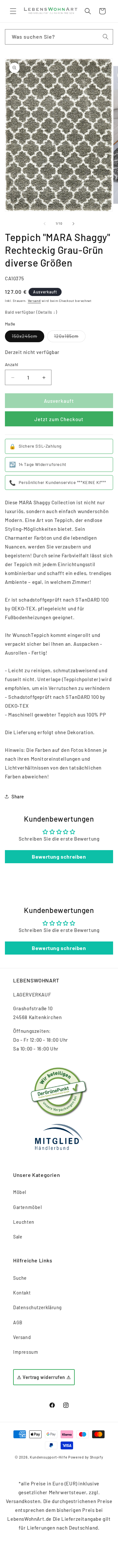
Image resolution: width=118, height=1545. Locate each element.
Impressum (25, 1352)
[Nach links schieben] (44, 223)
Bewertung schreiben (59, 856)
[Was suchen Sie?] (105, 36)
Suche (20, 1278)
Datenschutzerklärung (37, 1307)
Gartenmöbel (27, 1207)
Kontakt (21, 1292)
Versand (34, 301)
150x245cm (28, 337)
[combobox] (59, 36)
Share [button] (17, 796)
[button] (13, 11)
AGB (18, 1322)
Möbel (19, 1192)
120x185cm (70, 337)
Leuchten (23, 1222)
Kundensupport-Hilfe (48, 1457)
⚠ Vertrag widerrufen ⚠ (44, 1377)
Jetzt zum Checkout (59, 419)
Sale (17, 1236)
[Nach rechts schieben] (73, 223)
